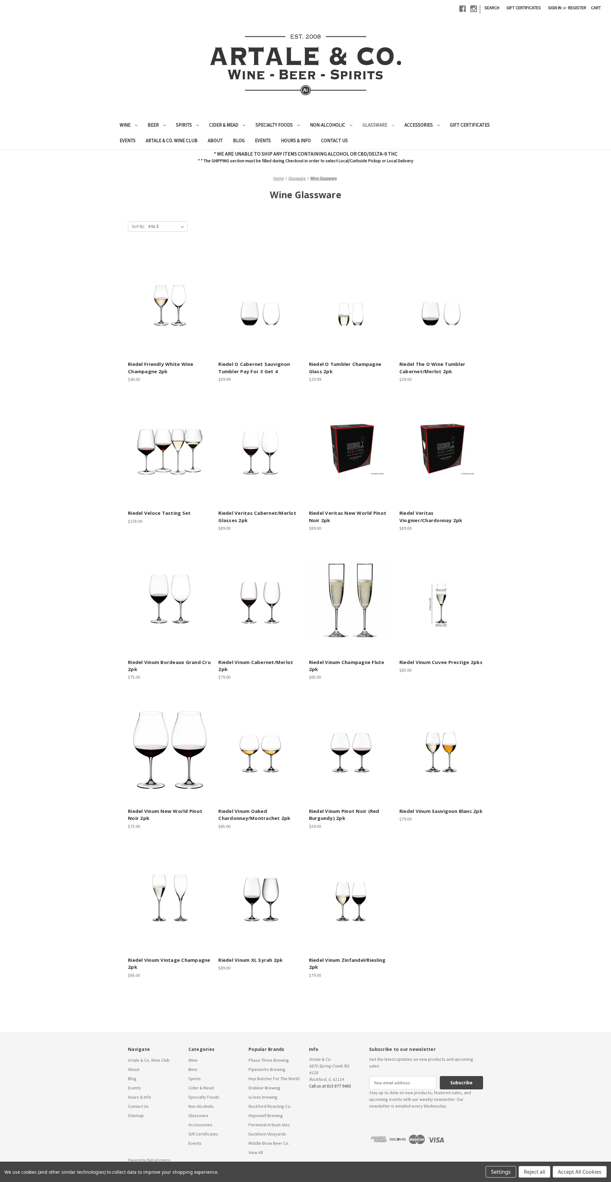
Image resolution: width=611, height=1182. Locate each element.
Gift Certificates (523, 7)
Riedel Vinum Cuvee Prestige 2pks (440, 662)
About (215, 140)
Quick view (169, 291)
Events (128, 140)
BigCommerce (158, 1160)
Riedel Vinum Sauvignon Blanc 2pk (440, 811)
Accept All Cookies (579, 1171)
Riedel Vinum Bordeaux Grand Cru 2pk (169, 666)
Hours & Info (296, 140)
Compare (168, 302)
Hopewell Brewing (266, 1115)
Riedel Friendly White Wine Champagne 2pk (160, 367)
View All (256, 1152)
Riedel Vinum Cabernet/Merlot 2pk (255, 666)
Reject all (534, 1171)
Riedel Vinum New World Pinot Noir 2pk (165, 815)
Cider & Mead (224, 125)
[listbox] (167, 226)
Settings (501, 1171)
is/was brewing (263, 1097)
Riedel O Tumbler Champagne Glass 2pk (345, 367)
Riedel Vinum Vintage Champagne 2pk (169, 963)
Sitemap (136, 1115)
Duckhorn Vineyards (267, 1134)
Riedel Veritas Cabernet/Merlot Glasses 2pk (257, 516)
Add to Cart (170, 313)
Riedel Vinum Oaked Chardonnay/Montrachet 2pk (254, 815)
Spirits (184, 125)
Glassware (375, 125)
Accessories (419, 125)
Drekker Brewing (264, 1088)
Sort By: (138, 226)
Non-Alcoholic (328, 125)
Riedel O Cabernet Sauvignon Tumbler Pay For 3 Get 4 (254, 367)
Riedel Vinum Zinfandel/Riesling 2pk (347, 963)
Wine (125, 125)
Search (491, 7)
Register (577, 7)
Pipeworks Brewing (267, 1069)
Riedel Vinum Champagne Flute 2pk (346, 666)
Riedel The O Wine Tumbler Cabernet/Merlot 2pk (432, 367)
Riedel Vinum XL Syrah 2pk (250, 960)
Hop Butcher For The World (274, 1078)
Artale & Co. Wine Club (172, 140)
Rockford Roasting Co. (270, 1106)
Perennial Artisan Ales (269, 1125)
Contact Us (334, 140)
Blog (239, 140)
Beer (154, 125)
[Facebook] (462, 8)
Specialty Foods (275, 125)
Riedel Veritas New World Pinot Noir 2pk (348, 516)
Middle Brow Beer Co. (269, 1143)
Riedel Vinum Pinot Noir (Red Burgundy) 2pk (344, 815)
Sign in (554, 7)
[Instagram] (473, 8)
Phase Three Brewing (269, 1060)
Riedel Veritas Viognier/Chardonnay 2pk (430, 516)
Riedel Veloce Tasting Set (159, 513)
